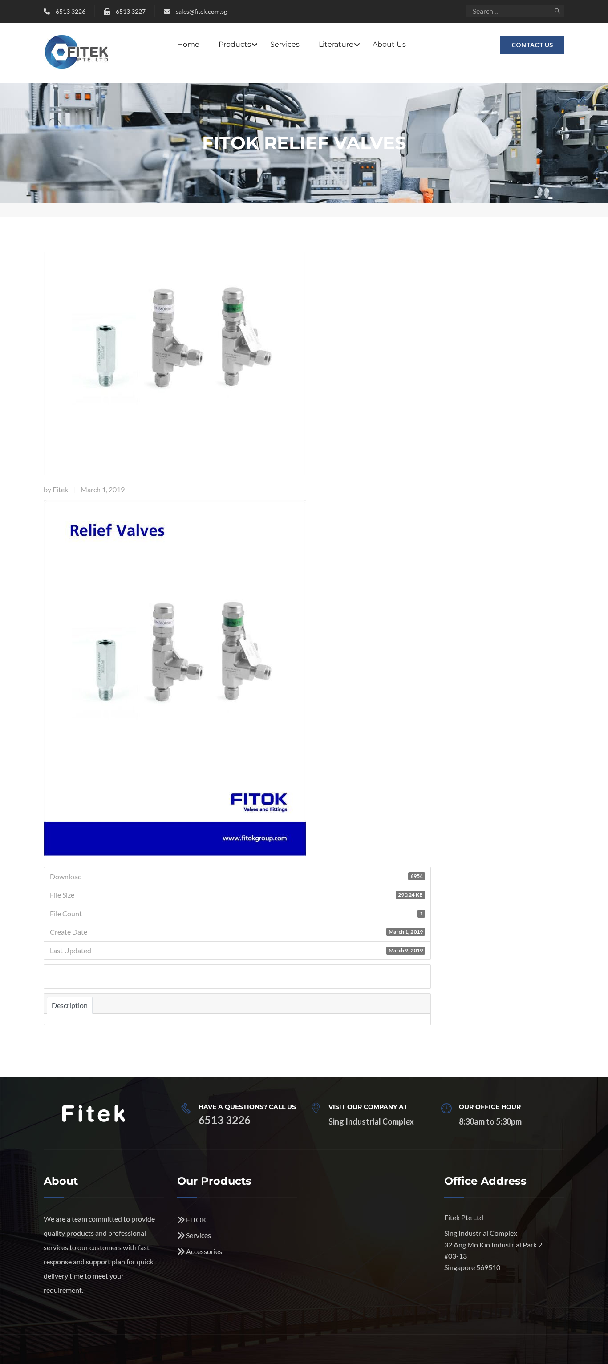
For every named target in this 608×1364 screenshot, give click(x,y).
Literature (336, 44)
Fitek (60, 489)
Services (285, 44)
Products (235, 44)
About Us (389, 44)
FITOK (196, 1219)
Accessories (204, 1251)
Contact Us (532, 45)
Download (69, 977)
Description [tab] (70, 1005)
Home (188, 44)
